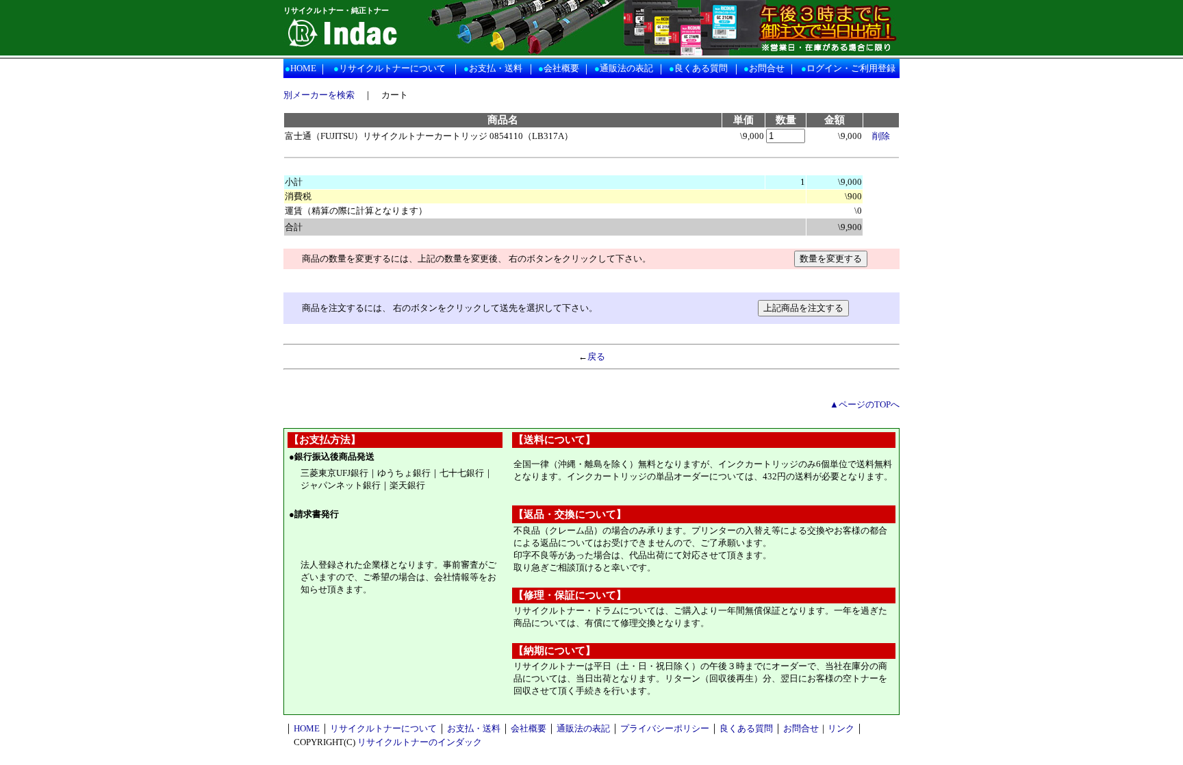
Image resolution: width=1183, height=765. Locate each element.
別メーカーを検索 (319, 95)
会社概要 (561, 68)
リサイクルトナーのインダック (419, 742)
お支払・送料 (495, 68)
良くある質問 (701, 68)
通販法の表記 (626, 68)
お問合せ (767, 68)
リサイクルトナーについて (392, 68)
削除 (881, 136)
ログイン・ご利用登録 (850, 68)
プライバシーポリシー (664, 728)
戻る (596, 356)
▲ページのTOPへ (865, 404)
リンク (841, 728)
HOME (303, 68)
